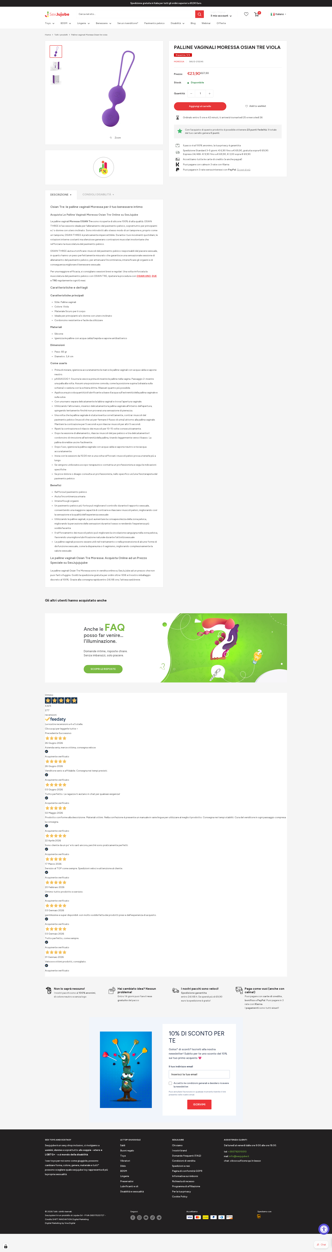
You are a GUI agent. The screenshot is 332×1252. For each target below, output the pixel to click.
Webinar (206, 23)
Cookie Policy (179, 1196)
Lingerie (81, 23)
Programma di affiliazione (186, 1186)
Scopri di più (243, 169)
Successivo (65, 733)
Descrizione (61, 194)
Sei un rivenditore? (127, 23)
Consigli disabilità (98, 194)
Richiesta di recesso (183, 1181)
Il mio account (220, 15)
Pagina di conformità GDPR (187, 1171)
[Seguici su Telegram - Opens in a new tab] (159, 1217)
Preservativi (126, 1181)
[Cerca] (199, 14)
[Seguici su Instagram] (139, 1217)
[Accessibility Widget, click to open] (323, 1229)
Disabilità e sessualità (132, 1191)
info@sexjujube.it (239, 1156)
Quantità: (179, 93)
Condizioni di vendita (183, 1160)
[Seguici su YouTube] (146, 1217)
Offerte (221, 23)
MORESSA (179, 61)
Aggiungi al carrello (200, 106)
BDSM (64, 23)
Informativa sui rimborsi (185, 1176)
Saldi (122, 1145)
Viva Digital (69, 1223)
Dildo (123, 1166)
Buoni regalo (127, 1150)
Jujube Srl (78, 1215)
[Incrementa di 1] (209, 93)
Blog (193, 23)
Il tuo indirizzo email (181, 1066)
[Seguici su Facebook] (132, 1217)
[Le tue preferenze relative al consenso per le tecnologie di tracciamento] (6, 1246)
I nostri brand (179, 1150)
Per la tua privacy (181, 1191)
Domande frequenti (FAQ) (186, 1155)
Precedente (51, 733)
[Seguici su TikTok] (152, 1217)
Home (48, 35)
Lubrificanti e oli (129, 1186)
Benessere (102, 23)
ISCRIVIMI (199, 1104)
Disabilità (176, 23)
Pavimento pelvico (154, 23)
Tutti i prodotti (61, 35)
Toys (48, 23)
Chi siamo (177, 1145)
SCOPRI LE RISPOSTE (103, 669)
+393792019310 (237, 1151)
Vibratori (125, 1160)
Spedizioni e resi (181, 1166)
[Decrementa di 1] (191, 93)
